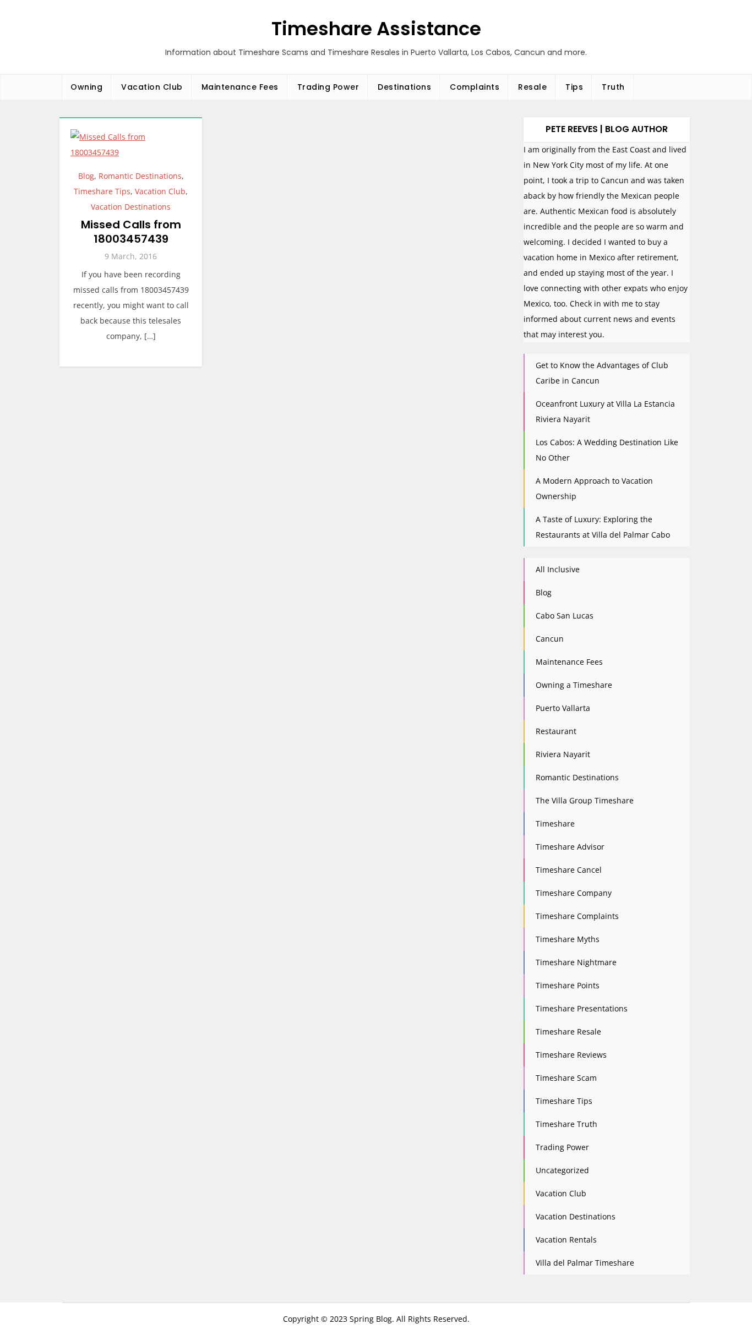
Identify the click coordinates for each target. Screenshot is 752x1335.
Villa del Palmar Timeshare (585, 1262)
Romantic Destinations (140, 176)
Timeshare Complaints (577, 916)
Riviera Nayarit (563, 754)
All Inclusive (558, 569)
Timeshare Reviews (571, 1054)
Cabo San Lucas (564, 615)
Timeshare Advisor (570, 846)
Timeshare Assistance (376, 28)
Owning (86, 86)
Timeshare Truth (566, 1124)
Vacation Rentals (566, 1239)
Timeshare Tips (102, 191)
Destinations (404, 86)
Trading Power (328, 86)
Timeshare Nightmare (576, 962)
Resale (532, 86)
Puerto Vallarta (563, 708)
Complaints (474, 86)
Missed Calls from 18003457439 (131, 232)
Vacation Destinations (131, 206)
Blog (86, 176)
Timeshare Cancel (569, 870)
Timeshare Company (574, 893)
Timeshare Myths (568, 939)
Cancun (550, 638)
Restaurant (556, 731)
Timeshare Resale (568, 1031)
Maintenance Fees (240, 86)
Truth (613, 86)
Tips (574, 86)
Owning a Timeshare (574, 685)
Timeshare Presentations (582, 1008)
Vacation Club (152, 86)
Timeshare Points (568, 985)
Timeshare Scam (566, 1078)
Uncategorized (562, 1170)
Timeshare (555, 823)
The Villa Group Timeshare (585, 800)
